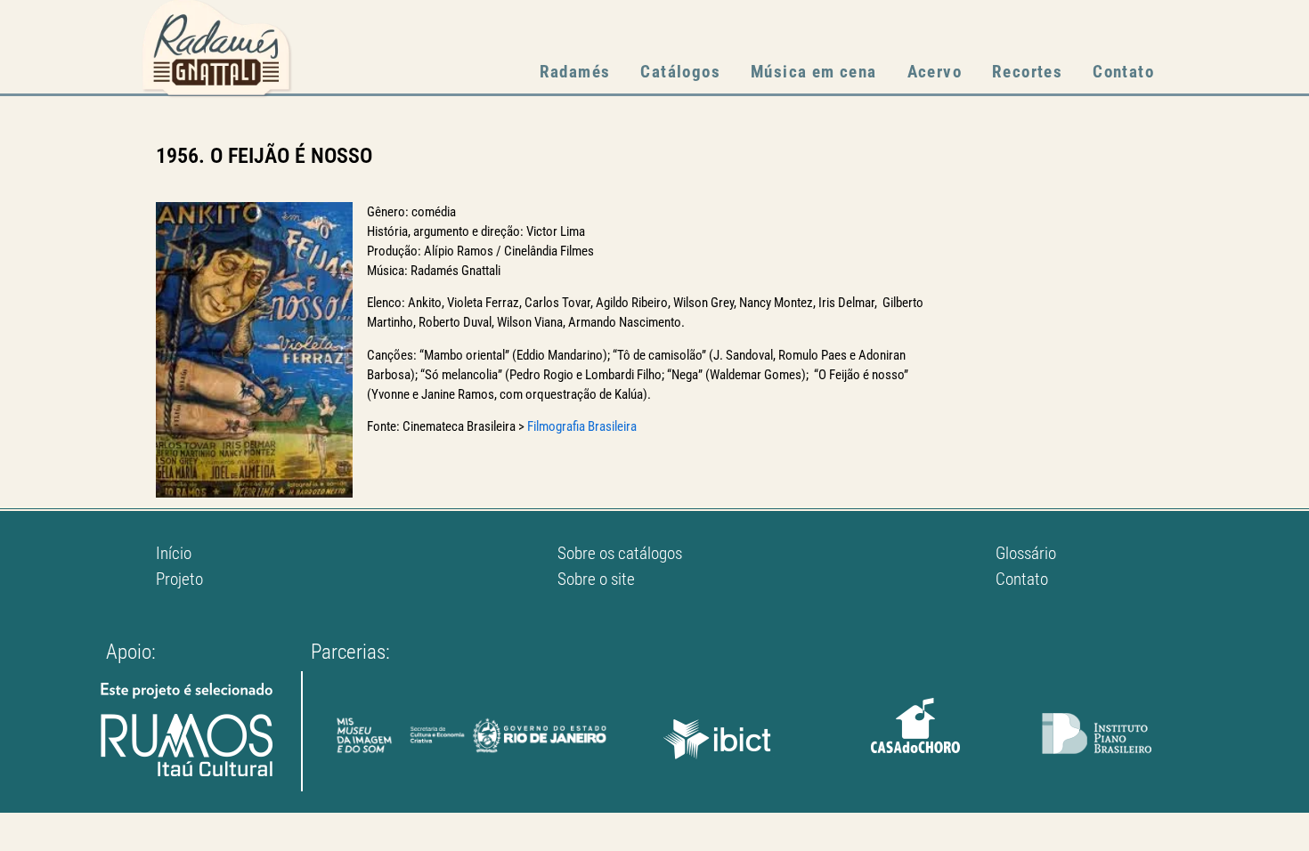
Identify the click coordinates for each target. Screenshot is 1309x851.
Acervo (934, 71)
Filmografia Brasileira (582, 426)
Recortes (1027, 71)
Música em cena (814, 71)
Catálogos (680, 71)
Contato (1123, 71)
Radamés (575, 71)
